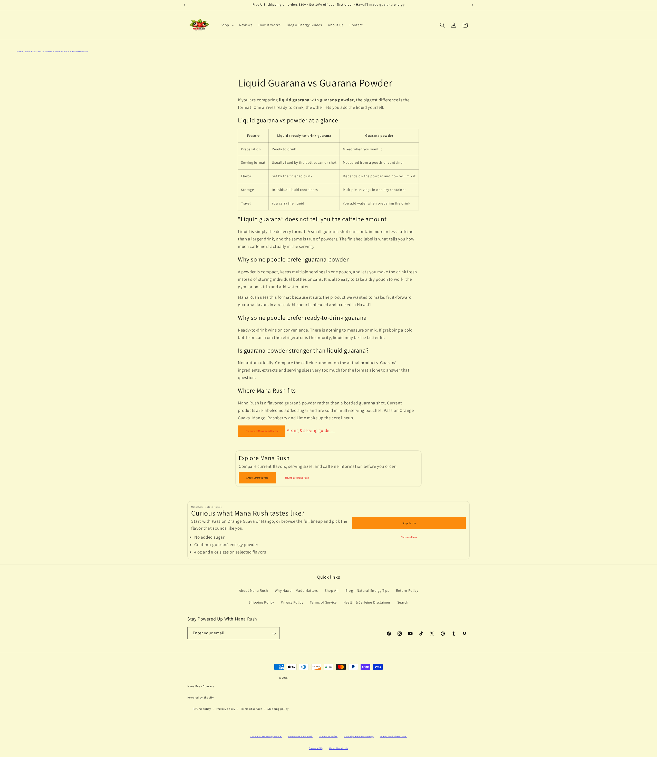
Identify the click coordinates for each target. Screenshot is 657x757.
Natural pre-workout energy (359, 736)
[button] (227, 25)
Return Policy (407, 590)
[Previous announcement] (184, 5)
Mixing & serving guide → (310, 430)
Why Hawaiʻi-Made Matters (296, 590)
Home (20, 51)
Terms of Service (323, 602)
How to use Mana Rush (297, 477)
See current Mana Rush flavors (262, 431)
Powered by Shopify (200, 697)
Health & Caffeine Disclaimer (367, 602)
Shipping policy (278, 709)
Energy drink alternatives (393, 736)
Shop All (332, 590)
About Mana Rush (253, 590)
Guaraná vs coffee (328, 736)
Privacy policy (225, 709)
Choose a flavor (409, 537)
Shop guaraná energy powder (266, 736)
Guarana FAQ (316, 748)
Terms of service (251, 709)
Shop (225, 25)
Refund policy (202, 709)
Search (403, 602)
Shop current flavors (257, 477)
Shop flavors (409, 523)
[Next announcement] (472, 5)
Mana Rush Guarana (201, 686)
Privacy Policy (292, 602)
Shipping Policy (261, 602)
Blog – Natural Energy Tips (367, 590)
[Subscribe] (273, 633)
